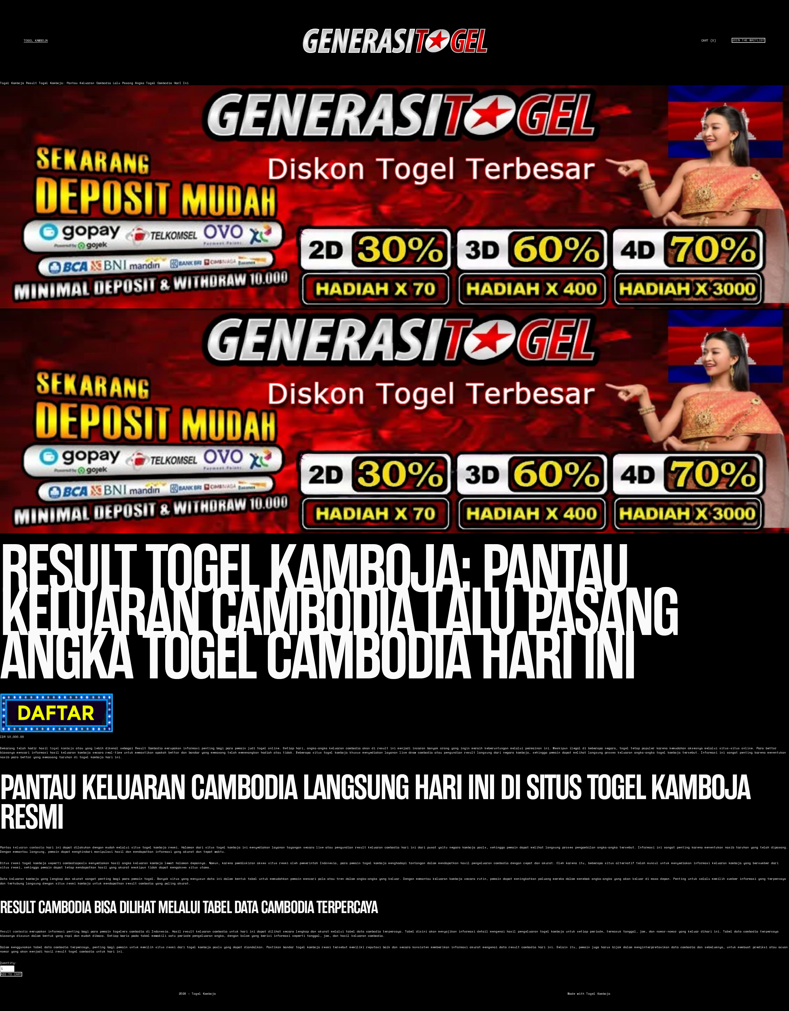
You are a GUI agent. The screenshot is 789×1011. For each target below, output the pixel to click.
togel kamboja (62, 748)
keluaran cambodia (28, 847)
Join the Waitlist (748, 40)
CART (708, 40)
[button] (11, 974)
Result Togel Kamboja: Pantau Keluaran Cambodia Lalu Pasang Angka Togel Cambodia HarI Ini (107, 83)
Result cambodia (14, 931)
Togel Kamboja (36, 40)
